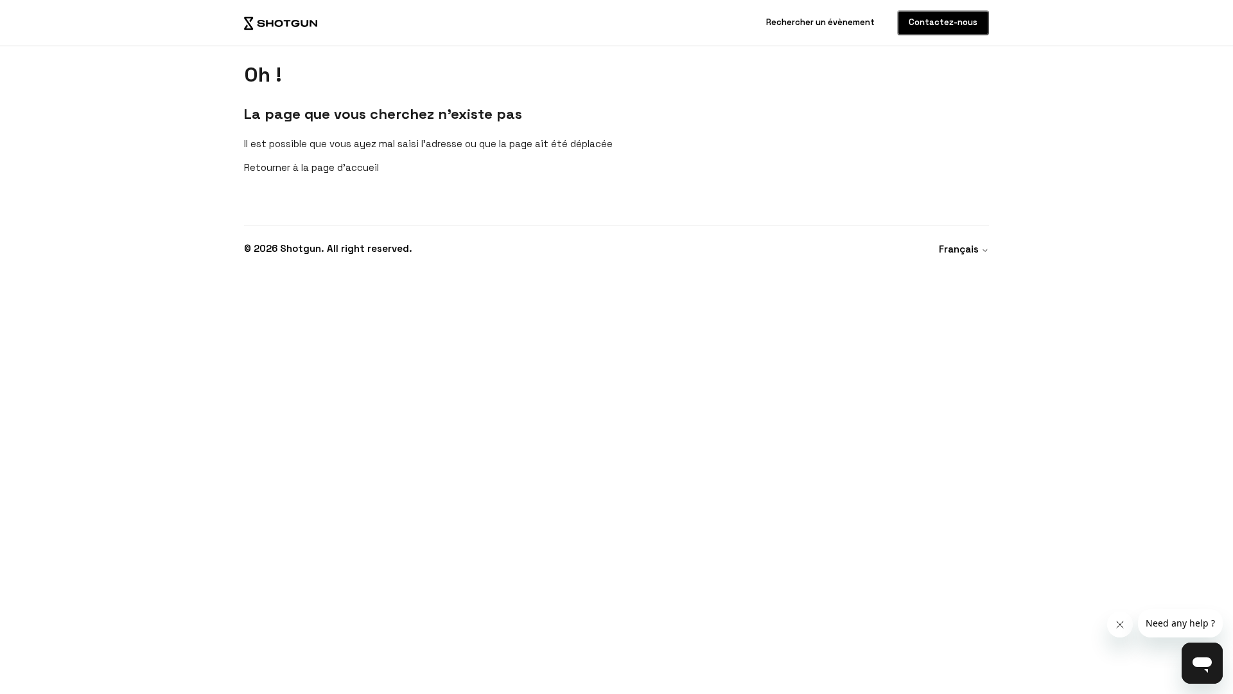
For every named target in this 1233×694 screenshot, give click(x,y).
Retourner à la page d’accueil (311, 167)
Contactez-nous (943, 22)
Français (960, 249)
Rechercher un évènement (821, 22)
